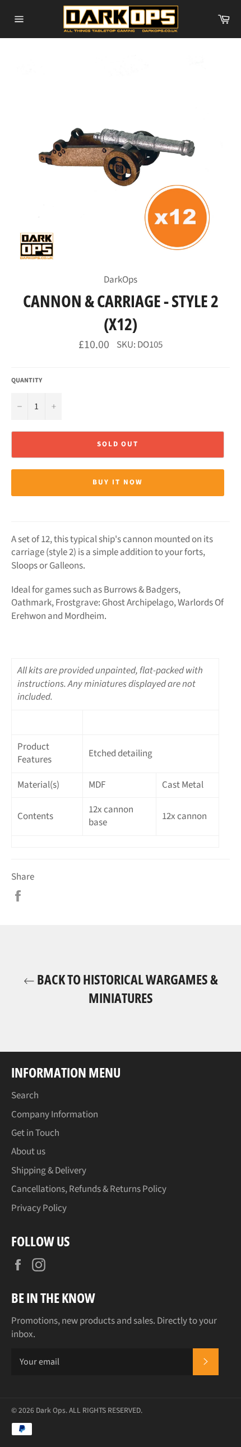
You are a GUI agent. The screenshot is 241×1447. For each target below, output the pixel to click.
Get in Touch (35, 1133)
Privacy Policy (39, 1208)
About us (28, 1151)
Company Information (54, 1114)
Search (25, 1095)
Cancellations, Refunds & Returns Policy (88, 1189)
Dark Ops (51, 1410)
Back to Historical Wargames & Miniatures (126, 988)
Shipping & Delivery (48, 1170)
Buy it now (117, 482)
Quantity (26, 380)
